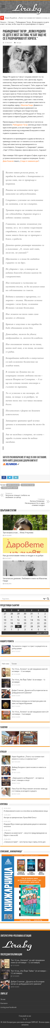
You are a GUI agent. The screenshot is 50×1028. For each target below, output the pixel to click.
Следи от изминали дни (29, 161)
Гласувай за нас (25, 1016)
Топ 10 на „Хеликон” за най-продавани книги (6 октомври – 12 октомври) (28, 961)
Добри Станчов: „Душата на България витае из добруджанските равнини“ (27, 982)
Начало (3, 22)
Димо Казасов (8, 161)
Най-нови (5, 664)
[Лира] (27, 6)
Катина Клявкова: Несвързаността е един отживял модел (35, 502)
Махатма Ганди (27, 105)
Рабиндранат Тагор (20, 125)
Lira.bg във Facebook (8, 1007)
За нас (3, 999)
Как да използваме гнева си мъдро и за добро (23, 555)
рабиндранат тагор (9, 488)
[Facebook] (26, 1019)
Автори (11, 22)
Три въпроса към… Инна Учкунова (18, 532)
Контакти (4, 1003)
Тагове (14, 664)
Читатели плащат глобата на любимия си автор (17, 495)
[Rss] (24, 1019)
